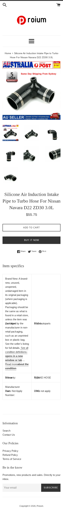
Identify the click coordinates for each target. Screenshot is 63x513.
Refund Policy (10, 454)
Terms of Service (12, 459)
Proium (40, 506)
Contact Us (9, 434)
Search (6, 430)
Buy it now (31, 240)
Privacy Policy (10, 450)
